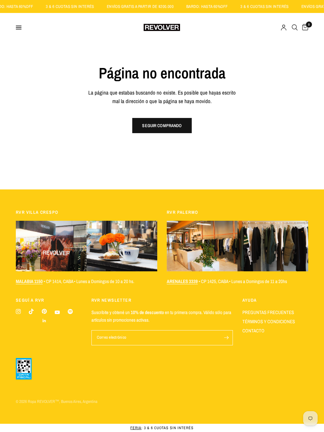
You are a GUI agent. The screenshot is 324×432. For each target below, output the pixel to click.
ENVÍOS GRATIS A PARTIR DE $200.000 (146, 6)
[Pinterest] (44, 311)
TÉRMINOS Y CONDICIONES (268, 321)
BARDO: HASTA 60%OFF (213, 6)
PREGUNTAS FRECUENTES (268, 312)
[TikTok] (31, 311)
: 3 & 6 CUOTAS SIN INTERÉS (162, 427)
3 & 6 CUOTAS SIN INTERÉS (76, 6)
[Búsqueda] (295, 27)
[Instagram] (18, 311)
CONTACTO (253, 330)
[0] (304, 27)
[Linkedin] (44, 320)
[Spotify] (70, 311)
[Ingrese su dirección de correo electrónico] (226, 337)
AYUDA (249, 300)
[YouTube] (57, 312)
